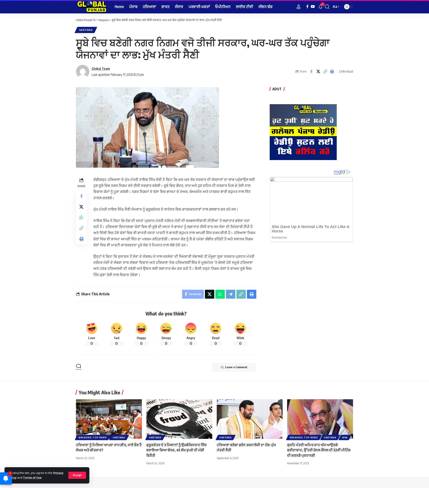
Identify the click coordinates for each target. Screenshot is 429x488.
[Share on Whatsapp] (81, 217)
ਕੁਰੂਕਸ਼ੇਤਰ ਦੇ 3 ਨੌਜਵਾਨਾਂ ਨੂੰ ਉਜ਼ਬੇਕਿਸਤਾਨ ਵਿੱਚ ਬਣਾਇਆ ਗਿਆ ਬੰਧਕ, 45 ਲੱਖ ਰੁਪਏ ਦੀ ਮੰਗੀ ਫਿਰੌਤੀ (176, 450)
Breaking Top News (93, 437)
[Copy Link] (325, 71)
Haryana (86, 30)
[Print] (332, 71)
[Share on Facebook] (311, 71)
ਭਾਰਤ (344, 437)
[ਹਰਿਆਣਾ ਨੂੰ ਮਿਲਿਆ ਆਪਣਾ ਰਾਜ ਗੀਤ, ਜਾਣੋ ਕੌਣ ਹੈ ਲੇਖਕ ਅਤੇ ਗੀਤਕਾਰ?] (109, 419)
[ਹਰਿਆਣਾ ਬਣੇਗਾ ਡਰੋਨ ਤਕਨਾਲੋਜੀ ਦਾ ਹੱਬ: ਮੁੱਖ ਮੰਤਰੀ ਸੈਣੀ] (250, 419)
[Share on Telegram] (230, 294)
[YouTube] (313, 7)
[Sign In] (298, 6)
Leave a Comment (236, 367)
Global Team (101, 68)
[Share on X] (318, 71)
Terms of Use (32, 477)
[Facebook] (307, 7)
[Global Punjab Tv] (91, 6)
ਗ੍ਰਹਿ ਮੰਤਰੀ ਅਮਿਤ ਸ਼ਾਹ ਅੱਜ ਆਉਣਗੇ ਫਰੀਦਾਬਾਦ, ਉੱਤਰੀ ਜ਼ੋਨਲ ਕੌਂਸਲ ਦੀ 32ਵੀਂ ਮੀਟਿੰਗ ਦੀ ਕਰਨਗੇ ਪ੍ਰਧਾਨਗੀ (319, 450)
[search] (327, 7)
